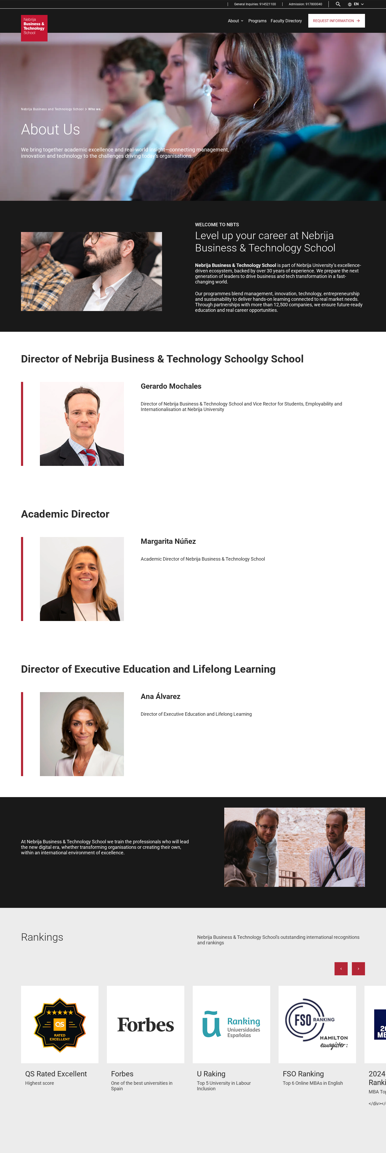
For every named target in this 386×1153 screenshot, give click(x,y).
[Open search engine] (338, 4)
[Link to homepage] (34, 28)
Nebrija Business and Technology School (52, 109)
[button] (356, 4)
